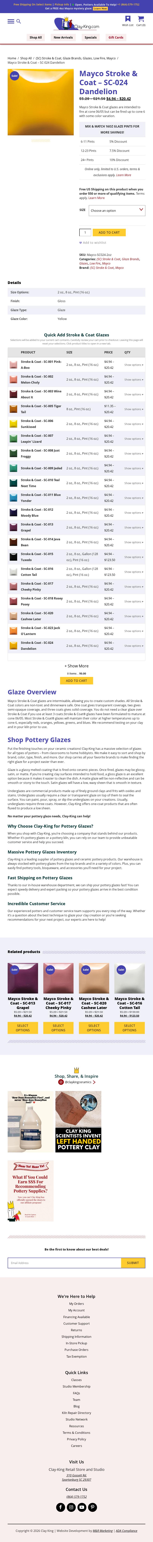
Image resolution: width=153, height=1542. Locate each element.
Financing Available (76, 1317)
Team (76, 1400)
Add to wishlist (94, 243)
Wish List (127, 25)
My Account (76, 1310)
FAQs (76, 1393)
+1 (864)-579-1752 (128, 4)
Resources (76, 1426)
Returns (76, 1330)
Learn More (123, 175)
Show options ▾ (133, 365)
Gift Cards (116, 37)
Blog (77, 1406)
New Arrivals (63, 37)
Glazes (87, 58)
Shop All (36, 37)
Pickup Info (62, 4)
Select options (23, 1028)
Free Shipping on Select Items (33, 4)
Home (12, 58)
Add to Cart (76, 681)
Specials (91, 37)
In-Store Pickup (76, 1343)
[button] (94, 5)
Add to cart (109, 232)
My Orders (76, 1304)
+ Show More (77, 666)
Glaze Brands (72, 58)
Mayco (111, 58)
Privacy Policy (76, 1439)
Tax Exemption (76, 1356)
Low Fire (99, 58)
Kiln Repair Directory (76, 1413)
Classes (76, 1380)
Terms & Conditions (76, 1433)
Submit (133, 1263)
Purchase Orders (76, 1350)
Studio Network (77, 1419)
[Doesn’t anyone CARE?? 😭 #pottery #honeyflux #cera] (31, 1121)
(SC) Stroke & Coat (48, 58)
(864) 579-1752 (76, 1497)
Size (82, 210)
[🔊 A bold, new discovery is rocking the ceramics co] (78, 1121)
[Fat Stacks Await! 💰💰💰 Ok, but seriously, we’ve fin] (31, 1191)
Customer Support (76, 1323)
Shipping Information (76, 1337)
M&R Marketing (103, 1531)
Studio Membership (76, 1386)
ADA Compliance (126, 1531)
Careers (76, 1446)
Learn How (100, 8)
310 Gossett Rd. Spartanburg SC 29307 (76, 1477)
